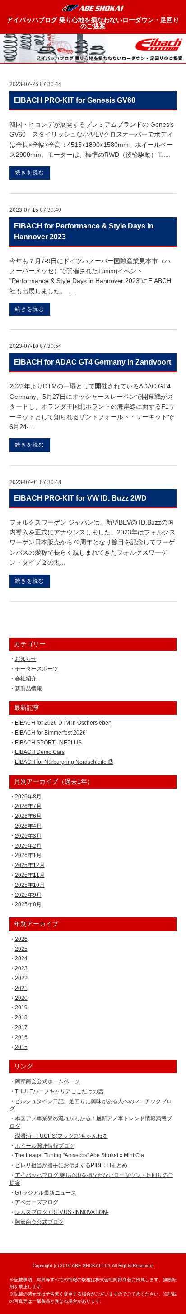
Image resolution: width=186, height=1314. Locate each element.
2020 (21, 998)
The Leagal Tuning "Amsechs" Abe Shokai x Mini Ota (79, 1155)
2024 (21, 958)
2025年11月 (30, 875)
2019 (21, 1007)
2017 (21, 1027)
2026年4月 (28, 826)
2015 (21, 1047)
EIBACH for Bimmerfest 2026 (50, 733)
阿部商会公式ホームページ (47, 1081)
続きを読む (29, 172)
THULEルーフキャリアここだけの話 (59, 1091)
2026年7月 (28, 806)
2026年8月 (28, 797)
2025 (21, 949)
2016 (21, 1037)
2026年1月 (28, 855)
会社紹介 (26, 678)
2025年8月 (28, 904)
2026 (21, 939)
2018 (21, 1017)
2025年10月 (30, 885)
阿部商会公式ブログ (39, 1222)
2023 (21, 968)
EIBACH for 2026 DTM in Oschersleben (63, 723)
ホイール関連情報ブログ (44, 1146)
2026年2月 (28, 846)
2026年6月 (28, 816)
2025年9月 (28, 895)
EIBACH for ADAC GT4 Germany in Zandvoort (92, 362)
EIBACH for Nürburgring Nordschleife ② (64, 762)
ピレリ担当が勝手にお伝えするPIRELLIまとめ (71, 1165)
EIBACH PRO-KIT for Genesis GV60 (74, 100)
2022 (21, 978)
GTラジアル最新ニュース (45, 1193)
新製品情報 (28, 688)
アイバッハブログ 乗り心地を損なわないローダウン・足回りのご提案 (93, 23)
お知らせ (26, 659)
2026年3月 (28, 836)
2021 (21, 988)
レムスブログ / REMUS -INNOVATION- (62, 1212)
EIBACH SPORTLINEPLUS (48, 742)
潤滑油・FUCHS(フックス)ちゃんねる (61, 1136)
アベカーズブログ (36, 1202)
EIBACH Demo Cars (40, 752)
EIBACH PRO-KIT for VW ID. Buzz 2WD (80, 498)
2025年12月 (30, 865)
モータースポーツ (36, 669)
